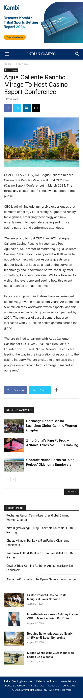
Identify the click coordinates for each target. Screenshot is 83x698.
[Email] (36, 108)
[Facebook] (8, 108)
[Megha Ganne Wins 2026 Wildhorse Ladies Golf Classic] (14, 658)
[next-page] (13, 479)
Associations (68, 681)
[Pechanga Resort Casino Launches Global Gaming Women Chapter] (14, 426)
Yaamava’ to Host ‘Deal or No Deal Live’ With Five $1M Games (40, 555)
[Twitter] (17, 108)
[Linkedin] (27, 108)
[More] (57, 390)
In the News (21, 63)
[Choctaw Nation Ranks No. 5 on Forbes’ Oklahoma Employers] (14, 465)
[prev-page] (6, 479)
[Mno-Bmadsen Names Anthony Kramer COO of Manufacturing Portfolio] (14, 619)
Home (7, 63)
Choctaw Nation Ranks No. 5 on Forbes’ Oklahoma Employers (37, 542)
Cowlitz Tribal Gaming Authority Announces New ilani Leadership (40, 568)
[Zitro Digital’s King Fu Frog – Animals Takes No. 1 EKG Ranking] (14, 445)
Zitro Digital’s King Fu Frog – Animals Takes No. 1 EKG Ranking (39, 530)
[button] (6, 54)
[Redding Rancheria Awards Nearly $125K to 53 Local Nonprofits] (14, 639)
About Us (53, 685)
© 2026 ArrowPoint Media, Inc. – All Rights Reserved (41, 690)
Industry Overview (15, 685)
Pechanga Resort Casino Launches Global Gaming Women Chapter (51, 425)
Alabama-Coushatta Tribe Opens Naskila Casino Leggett (42, 579)
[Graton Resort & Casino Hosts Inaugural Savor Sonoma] (14, 600)
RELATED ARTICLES (19, 410)
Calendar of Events (46, 681)
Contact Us (69, 685)
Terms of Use (36, 685)
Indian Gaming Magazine (18, 681)
